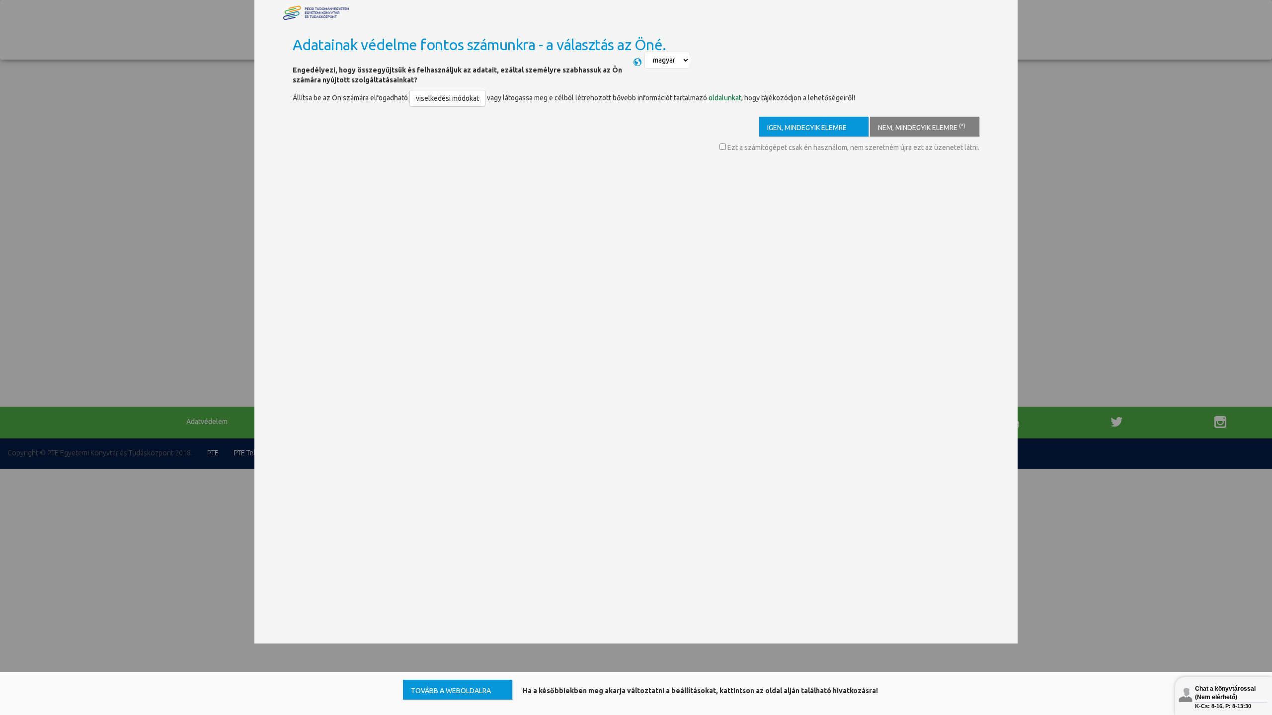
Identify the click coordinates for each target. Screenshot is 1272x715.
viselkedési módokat (447, 98)
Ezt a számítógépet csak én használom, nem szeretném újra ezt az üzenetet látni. (852, 147)
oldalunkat (725, 98)
